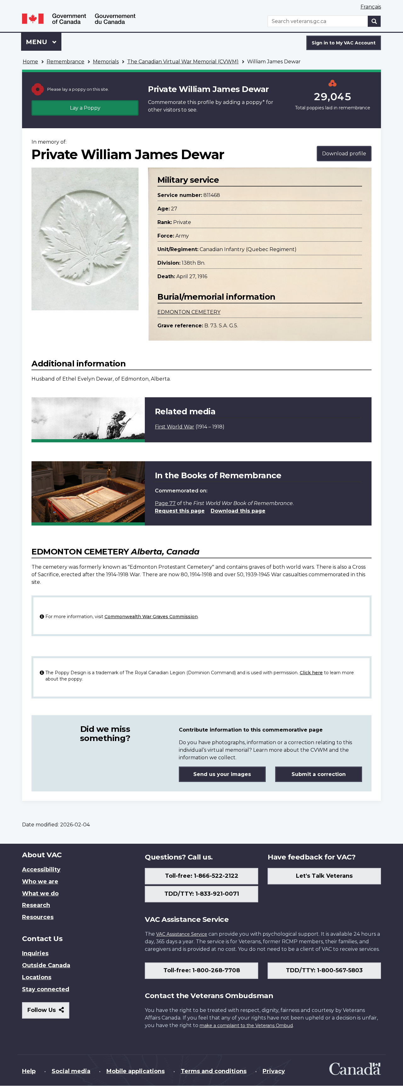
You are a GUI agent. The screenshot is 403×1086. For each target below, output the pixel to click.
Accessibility (41, 869)
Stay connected (45, 989)
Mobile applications (135, 1071)
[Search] (374, 21)
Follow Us (48, 1012)
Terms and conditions (214, 1071)
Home (30, 62)
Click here (311, 672)
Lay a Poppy (85, 108)
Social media (71, 1071)
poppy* (255, 102)
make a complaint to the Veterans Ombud (246, 1025)
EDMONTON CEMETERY (188, 312)
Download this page (238, 511)
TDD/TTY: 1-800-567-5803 (324, 970)
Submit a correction (319, 774)
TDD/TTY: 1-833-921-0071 (201, 893)
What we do (40, 893)
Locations (36, 977)
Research (36, 905)
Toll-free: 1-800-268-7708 (201, 970)
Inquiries (35, 953)
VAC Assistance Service (181, 934)
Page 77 (165, 503)
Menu (37, 42)
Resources (38, 917)
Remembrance (65, 62)
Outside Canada (46, 965)
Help (29, 1071)
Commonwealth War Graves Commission (151, 616)
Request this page (180, 511)
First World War (174, 427)
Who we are (40, 881)
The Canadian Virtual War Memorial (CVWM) (183, 62)
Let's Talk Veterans (324, 875)
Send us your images (222, 774)
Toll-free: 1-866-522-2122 (201, 875)
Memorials (106, 62)
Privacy (274, 1071)
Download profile (344, 154)
